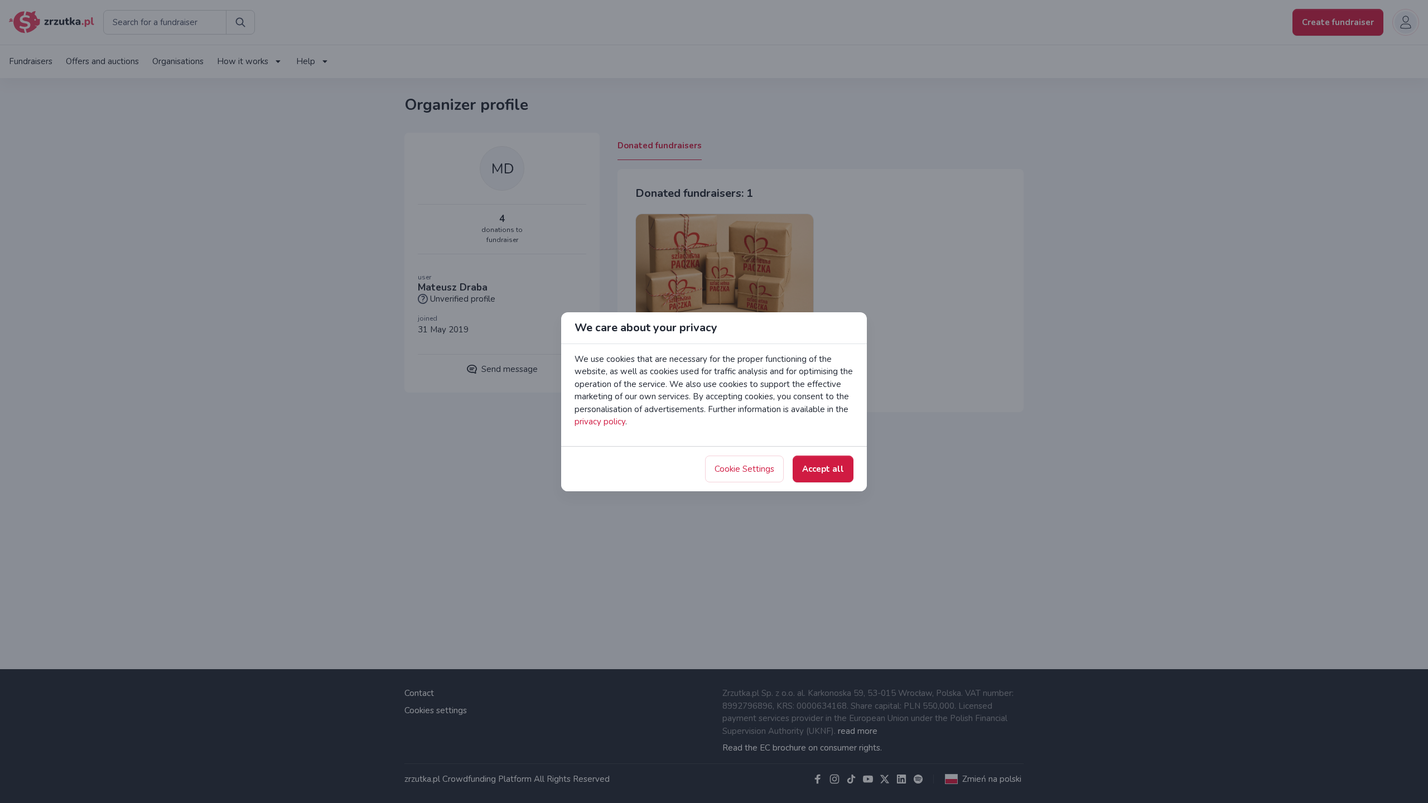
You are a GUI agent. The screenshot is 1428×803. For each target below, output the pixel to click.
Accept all (823, 469)
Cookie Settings (744, 469)
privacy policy (600, 421)
